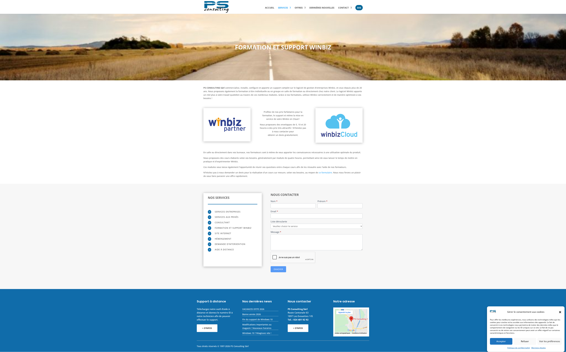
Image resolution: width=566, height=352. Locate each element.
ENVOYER (278, 269)
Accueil (269, 8)
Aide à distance (224, 249)
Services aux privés (226, 217)
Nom (274, 201)
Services (283, 8)
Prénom (322, 201)
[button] (560, 312)
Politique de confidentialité (518, 348)
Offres (299, 8)
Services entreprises (228, 211)
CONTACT (343, 8)
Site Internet (223, 233)
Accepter (501, 341)
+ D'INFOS (207, 328)
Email (274, 211)
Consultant (222, 222)
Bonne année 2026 (251, 314)
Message (276, 231)
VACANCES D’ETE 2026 (253, 309)
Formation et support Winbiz (233, 227)
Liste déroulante (279, 221)
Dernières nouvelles (321, 8)
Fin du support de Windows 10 (257, 319)
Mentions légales (538, 348)
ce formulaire (325, 172)
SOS (359, 7)
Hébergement (223, 238)
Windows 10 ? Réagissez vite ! (256, 333)
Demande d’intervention (230, 244)
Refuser (525, 341)
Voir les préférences (549, 341)
